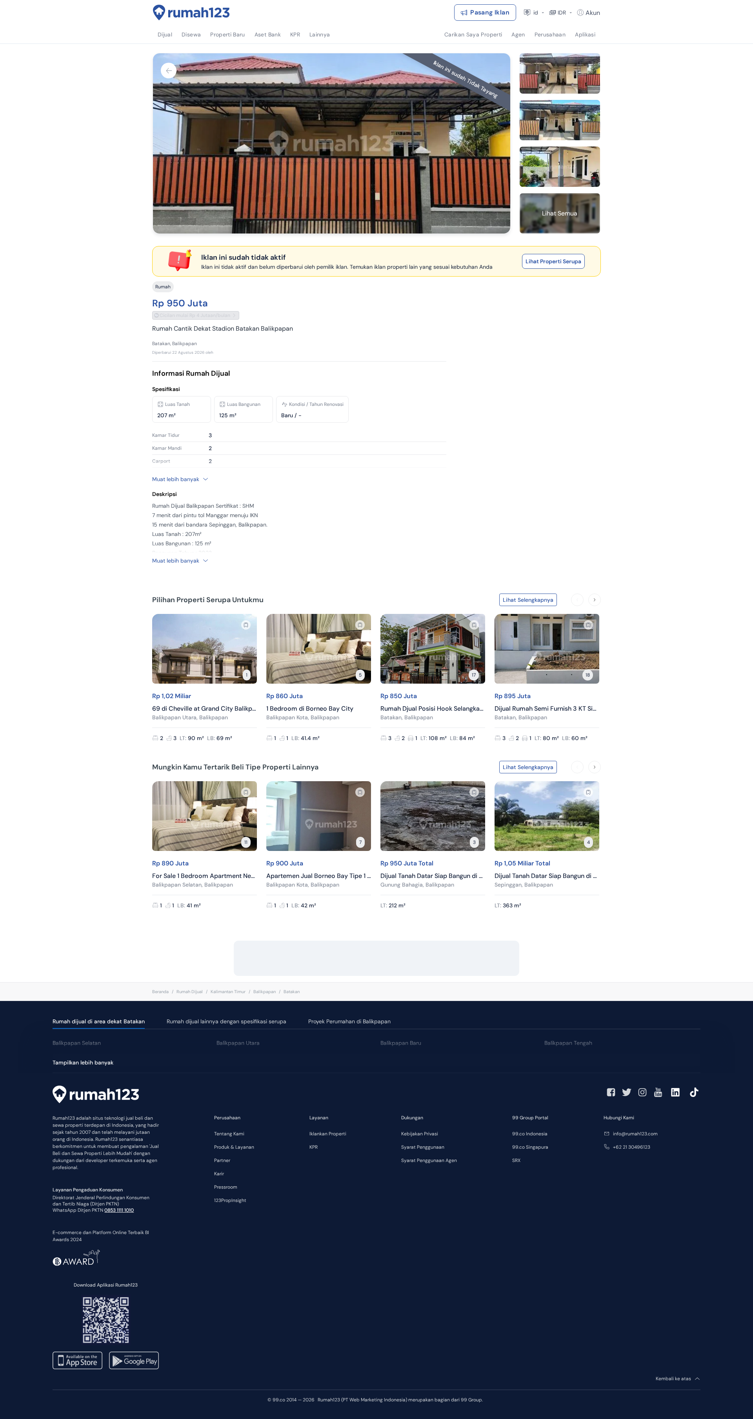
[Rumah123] (191, 12)
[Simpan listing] (246, 625)
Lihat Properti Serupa (553, 261)
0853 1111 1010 (119, 1210)
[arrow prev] (577, 600)
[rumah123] (96, 1095)
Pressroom (225, 1187)
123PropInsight (230, 1200)
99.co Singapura (530, 1147)
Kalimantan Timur (228, 991)
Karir (219, 1174)
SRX (516, 1160)
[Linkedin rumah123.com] (675, 1092)
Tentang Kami (229, 1134)
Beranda (160, 991)
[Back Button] (168, 70)
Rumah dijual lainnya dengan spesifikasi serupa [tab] (226, 1021)
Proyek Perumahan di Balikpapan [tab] (349, 1021)
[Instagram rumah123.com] (642, 1092)
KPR (313, 1147)
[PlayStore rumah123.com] (134, 1360)
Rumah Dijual (189, 991)
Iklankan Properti (327, 1134)
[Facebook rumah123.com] (611, 1092)
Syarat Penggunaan (422, 1147)
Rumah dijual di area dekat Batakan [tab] (99, 1021)
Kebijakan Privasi (419, 1134)
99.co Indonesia (529, 1134)
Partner (222, 1160)
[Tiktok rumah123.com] (694, 1092)
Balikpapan (264, 991)
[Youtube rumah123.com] (658, 1092)
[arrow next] (594, 600)
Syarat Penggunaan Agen (429, 1160)
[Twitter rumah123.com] (626, 1092)
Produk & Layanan (234, 1147)
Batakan (292, 991)
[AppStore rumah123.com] (77, 1360)
